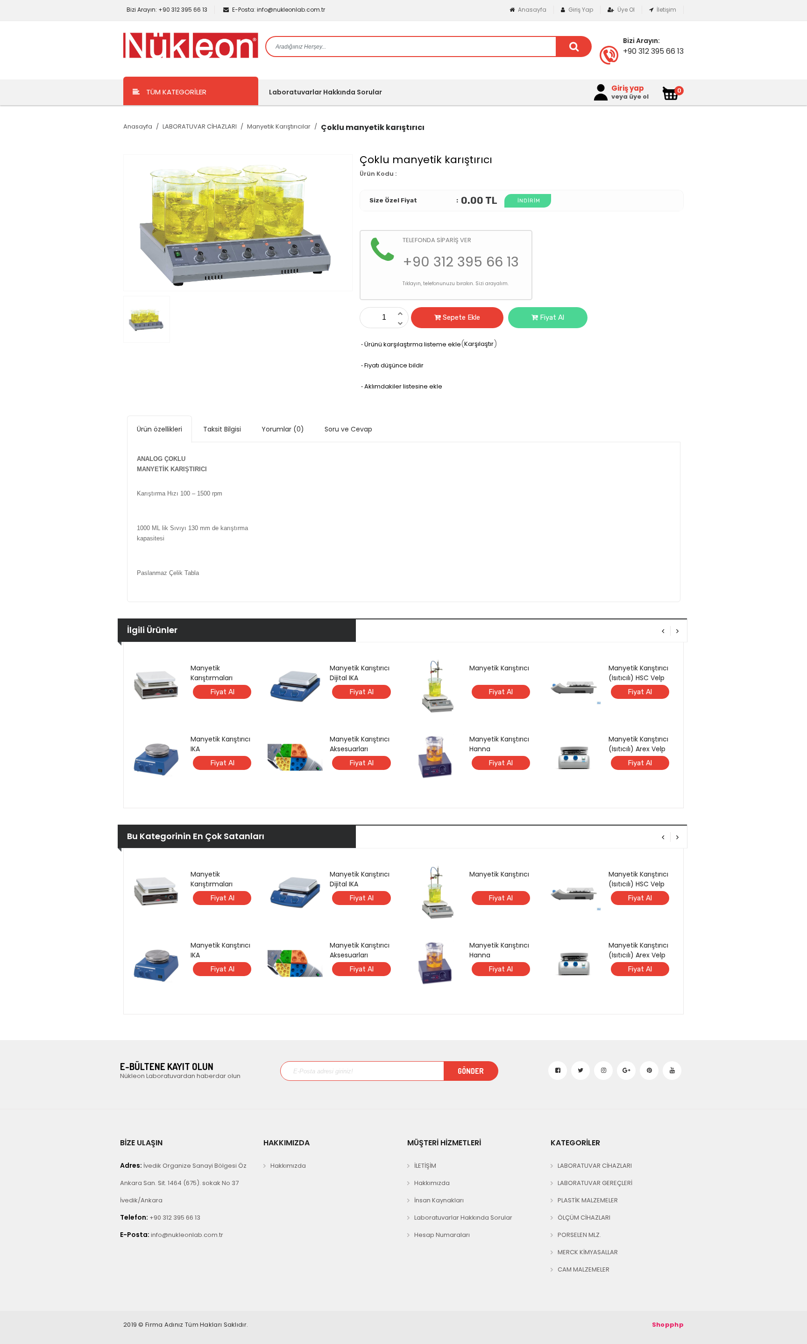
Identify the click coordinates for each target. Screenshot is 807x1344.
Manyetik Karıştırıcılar (279, 126)
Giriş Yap (580, 10)
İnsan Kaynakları (439, 1200)
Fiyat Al (551, 317)
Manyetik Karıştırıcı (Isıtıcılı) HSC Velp (638, 673)
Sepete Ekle (460, 317)
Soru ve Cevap (348, 429)
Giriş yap (627, 88)
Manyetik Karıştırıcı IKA (220, 744)
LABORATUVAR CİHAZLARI (200, 126)
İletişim (665, 10)
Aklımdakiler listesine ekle (401, 386)
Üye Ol (625, 10)
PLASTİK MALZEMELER (588, 1200)
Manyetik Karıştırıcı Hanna (499, 744)
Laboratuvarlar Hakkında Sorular (325, 92)
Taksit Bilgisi (222, 429)
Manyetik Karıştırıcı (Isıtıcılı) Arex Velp (638, 744)
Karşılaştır (479, 343)
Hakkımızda (288, 1165)
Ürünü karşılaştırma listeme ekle (410, 344)
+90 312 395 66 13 (167, 10)
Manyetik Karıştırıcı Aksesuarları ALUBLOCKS (359, 748)
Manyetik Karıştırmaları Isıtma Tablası (213, 677)
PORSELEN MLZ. (579, 1234)
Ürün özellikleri (159, 429)
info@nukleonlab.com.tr (278, 10)
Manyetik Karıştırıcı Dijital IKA (359, 673)
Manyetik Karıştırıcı (499, 668)
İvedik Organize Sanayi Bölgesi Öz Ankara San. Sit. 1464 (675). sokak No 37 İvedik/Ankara (183, 1183)
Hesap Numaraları (442, 1234)
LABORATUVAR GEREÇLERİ (595, 1183)
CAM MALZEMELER (583, 1269)
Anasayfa (531, 10)
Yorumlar (283, 429)
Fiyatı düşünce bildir (392, 365)
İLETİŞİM (425, 1165)
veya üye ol (630, 97)
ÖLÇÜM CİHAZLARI (584, 1217)
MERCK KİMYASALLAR (588, 1252)
